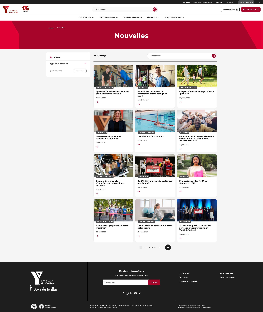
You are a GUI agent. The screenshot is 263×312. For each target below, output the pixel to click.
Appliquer (80, 71)
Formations (152, 18)
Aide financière (226, 273)
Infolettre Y (184, 273)
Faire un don (244, 2)
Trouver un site (249, 9)
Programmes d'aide (173, 18)
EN (259, 2)
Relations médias (227, 277)
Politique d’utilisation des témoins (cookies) (103, 307)
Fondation (230, 2)
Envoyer (154, 282)
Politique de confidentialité (98, 305)
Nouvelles (183, 277)
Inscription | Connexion (203, 2)
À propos (186, 2)
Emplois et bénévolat (188, 282)
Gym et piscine (85, 18)
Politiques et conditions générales (119, 305)
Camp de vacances (107, 18)
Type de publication (59, 64)
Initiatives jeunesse (131, 18)
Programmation (229, 9)
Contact (219, 2)
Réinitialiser (57, 71)
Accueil (51, 28)
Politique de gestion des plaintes (142, 305)
